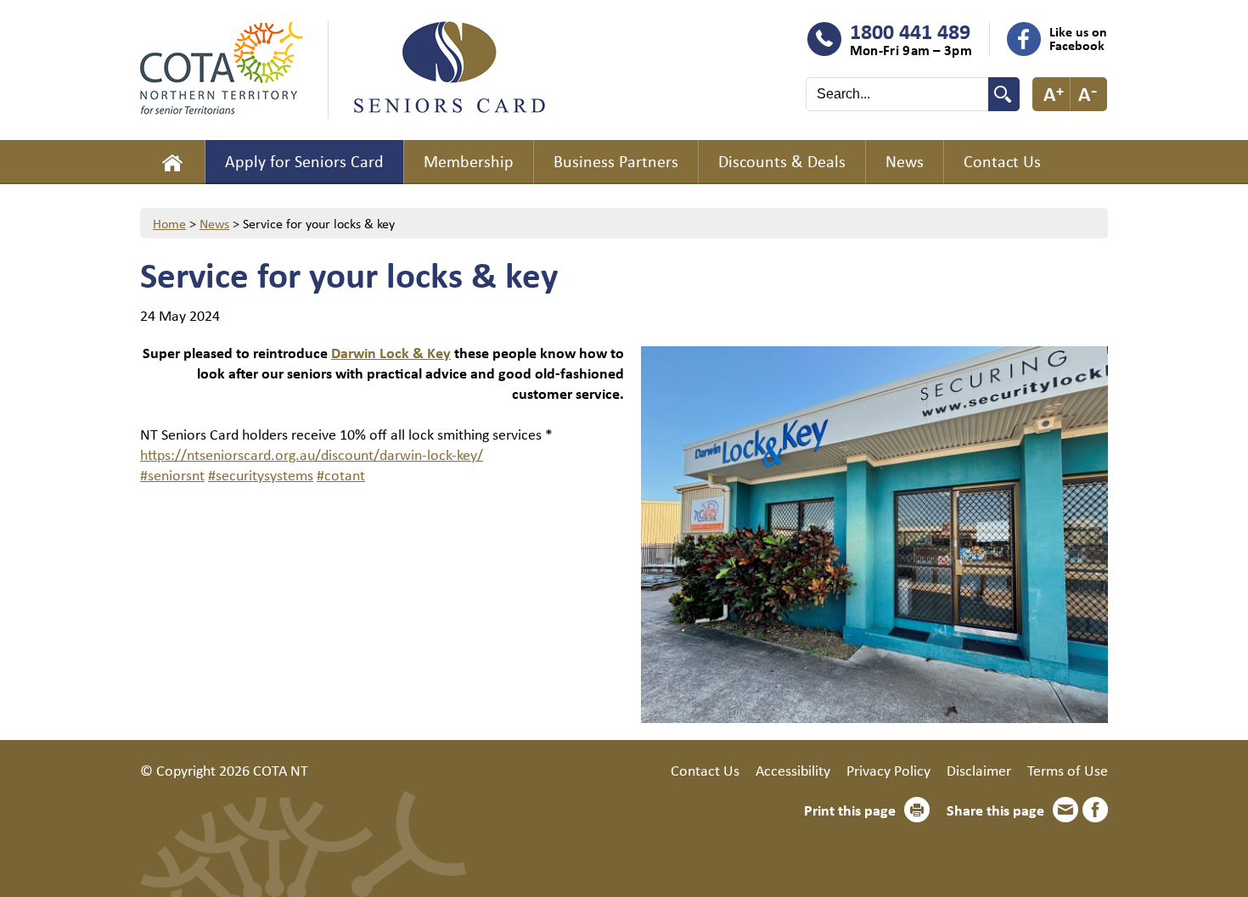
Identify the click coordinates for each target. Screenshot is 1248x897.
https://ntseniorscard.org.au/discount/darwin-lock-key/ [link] (311, 454)
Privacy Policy (888, 770)
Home (172, 162)
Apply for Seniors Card (304, 160)
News (904, 160)
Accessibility (793, 770)
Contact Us (1002, 160)
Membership (469, 160)
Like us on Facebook (1078, 38)
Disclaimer (979, 770)
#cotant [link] (341, 474)
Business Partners (616, 160)
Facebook (1095, 809)
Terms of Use (1067, 770)
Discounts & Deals (782, 160)
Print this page (850, 809)
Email (1065, 809)
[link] (391, 352)
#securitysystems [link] (260, 474)
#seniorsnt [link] (172, 474)
